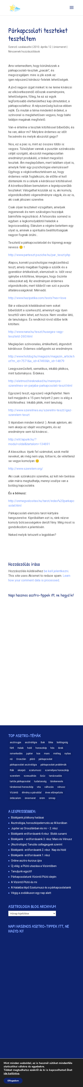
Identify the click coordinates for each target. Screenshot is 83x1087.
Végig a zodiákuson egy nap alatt (31, 892)
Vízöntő (14, 792)
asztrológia (31, 742)
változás (49, 787)
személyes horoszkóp (57, 770)
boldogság (62, 742)
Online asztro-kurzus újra (26, 860)
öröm (42, 798)
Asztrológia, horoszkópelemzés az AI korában (39, 822)
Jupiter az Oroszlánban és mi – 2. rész (34, 828)
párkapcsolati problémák (53, 764)
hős (52, 748)
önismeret (60, 46)
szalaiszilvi (24, 46)
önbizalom (15, 798)
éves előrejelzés (54, 792)
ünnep (52, 798)
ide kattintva (11, 1073)
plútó (32, 759)
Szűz (42, 776)
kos (38, 753)
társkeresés (56, 781)
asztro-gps (15, 742)
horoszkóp (41, 748)
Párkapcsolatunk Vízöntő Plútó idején (33, 876)
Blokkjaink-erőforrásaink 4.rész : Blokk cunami (39, 833)
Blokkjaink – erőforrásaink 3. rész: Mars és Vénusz (41, 839)
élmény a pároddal (32, 792)
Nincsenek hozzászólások (24, 51)
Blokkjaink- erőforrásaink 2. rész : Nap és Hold (38, 849)
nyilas (67, 753)
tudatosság (40, 781)
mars (47, 753)
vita (39, 787)
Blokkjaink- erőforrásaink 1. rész (30, 855)
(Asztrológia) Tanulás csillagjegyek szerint (36, 844)
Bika (50, 742)
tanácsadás (55, 776)
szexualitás (30, 776)
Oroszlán (21, 759)
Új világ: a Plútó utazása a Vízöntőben (34, 866)
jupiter (29, 753)
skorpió (21, 770)
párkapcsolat (45, 759)
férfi (12, 748)
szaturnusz (35, 770)
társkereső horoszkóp (21, 787)
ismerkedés (16, 753)
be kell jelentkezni (56, 571)
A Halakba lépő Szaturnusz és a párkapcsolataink (41, 887)
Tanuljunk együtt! (21, 871)
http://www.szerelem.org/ (25, 468)
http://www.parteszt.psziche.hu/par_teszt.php (39, 255)
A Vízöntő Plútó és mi (24, 882)
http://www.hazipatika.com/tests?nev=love (37, 298)
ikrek (60, 748)
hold (29, 748)
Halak (21, 748)
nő (11, 759)
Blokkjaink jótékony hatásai (27, 817)
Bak (43, 742)
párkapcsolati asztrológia (23, 764)
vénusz (61, 787)
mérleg (57, 753)
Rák (12, 770)
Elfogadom (13, 1080)
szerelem (15, 776)
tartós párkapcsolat (20, 781)
